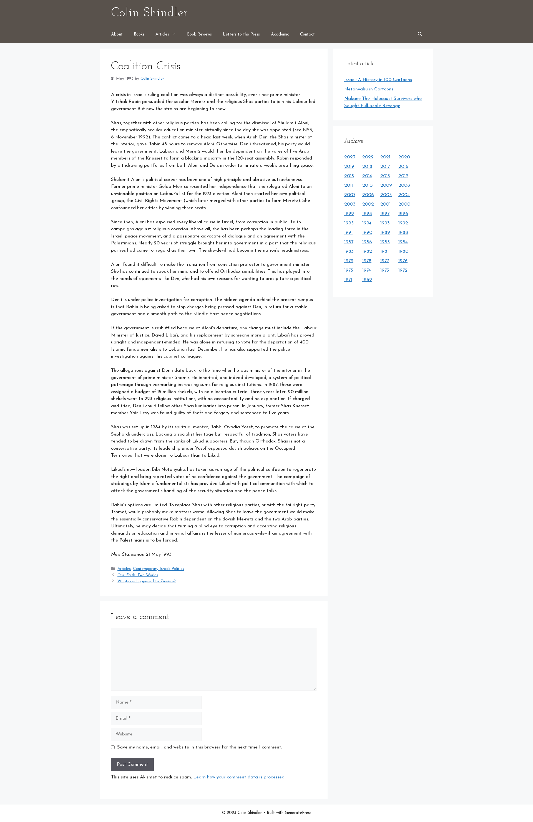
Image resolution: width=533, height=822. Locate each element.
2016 (403, 166)
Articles (162, 34)
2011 (348, 185)
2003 (350, 204)
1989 (385, 232)
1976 (403, 261)
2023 (349, 157)
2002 (368, 204)
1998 (367, 213)
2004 (404, 195)
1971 (348, 279)
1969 (367, 279)
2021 (385, 157)
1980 (403, 251)
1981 (384, 251)
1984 (403, 242)
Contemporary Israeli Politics (158, 569)
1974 (366, 270)
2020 (404, 157)
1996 (403, 213)
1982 (367, 251)
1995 (349, 223)
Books (139, 34)
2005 (386, 195)
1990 (367, 232)
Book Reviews (199, 34)
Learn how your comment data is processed (239, 777)
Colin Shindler (149, 13)
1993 (385, 223)
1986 (367, 242)
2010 (367, 185)
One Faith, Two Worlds (137, 575)
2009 (386, 185)
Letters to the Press (241, 34)
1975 (348, 270)
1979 (348, 261)
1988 (403, 232)
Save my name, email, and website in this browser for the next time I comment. (199, 747)
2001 (385, 204)
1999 (349, 213)
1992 (403, 223)
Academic (280, 34)
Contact (307, 34)
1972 (403, 270)
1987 (348, 242)
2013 (385, 176)
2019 (349, 166)
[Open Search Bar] (420, 34)
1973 (384, 270)
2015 (349, 176)
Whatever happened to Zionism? (146, 581)
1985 (385, 242)
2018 (367, 166)
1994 (366, 223)
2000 (404, 204)
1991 (348, 232)
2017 (385, 166)
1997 (384, 213)
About (117, 34)
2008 (404, 185)
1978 (366, 261)
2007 (349, 195)
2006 (368, 195)
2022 (368, 157)
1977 (384, 261)
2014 (367, 176)
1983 (349, 251)
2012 (403, 176)
